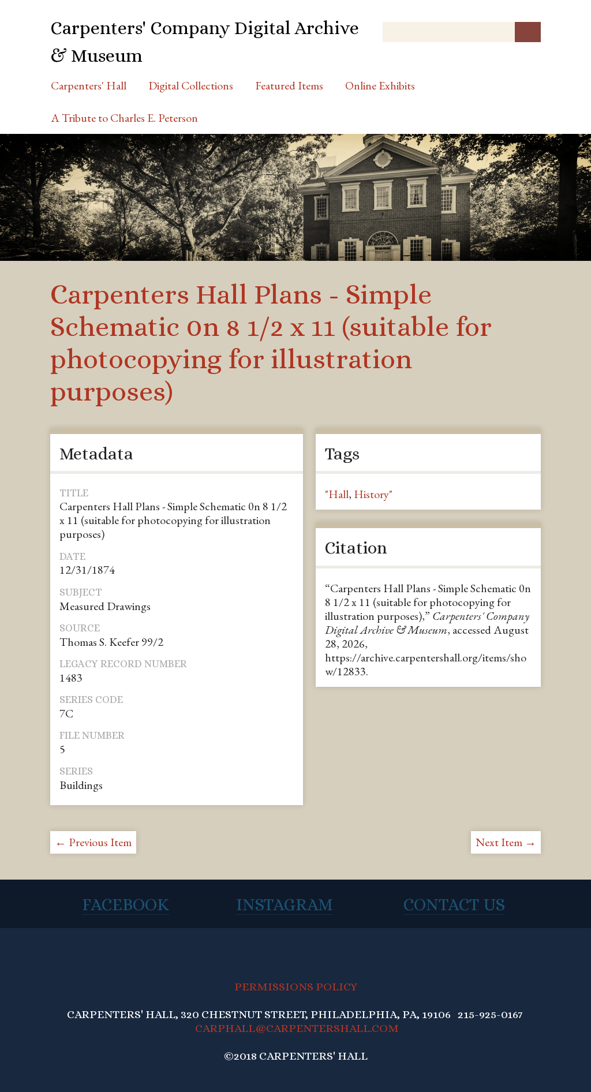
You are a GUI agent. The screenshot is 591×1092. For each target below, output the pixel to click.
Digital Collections (190, 85)
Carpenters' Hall (88, 85)
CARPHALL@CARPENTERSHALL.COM (297, 1028)
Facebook (125, 904)
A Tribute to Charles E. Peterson (124, 117)
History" (373, 494)
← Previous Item (93, 842)
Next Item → (506, 842)
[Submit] (528, 32)
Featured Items (289, 85)
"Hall (337, 494)
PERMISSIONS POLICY (295, 986)
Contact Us (454, 904)
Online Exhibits (380, 85)
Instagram (284, 904)
